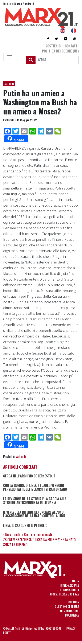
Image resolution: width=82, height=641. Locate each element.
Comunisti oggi (69, 589)
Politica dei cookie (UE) (60, 51)
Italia (75, 581)
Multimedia (72, 615)
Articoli (9, 84)
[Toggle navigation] (9, 57)
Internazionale (69, 585)
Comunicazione (69, 611)
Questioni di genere (67, 606)
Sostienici (53, 45)
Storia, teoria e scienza (64, 594)
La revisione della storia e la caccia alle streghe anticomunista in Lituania (34, 500)
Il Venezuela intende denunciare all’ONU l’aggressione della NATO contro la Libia (34, 514)
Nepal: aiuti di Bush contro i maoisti (28, 534)
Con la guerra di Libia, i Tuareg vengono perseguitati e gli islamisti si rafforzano (35, 487)
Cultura (73, 602)
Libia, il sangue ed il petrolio (25, 526)
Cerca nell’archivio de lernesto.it (29, 476)
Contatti (72, 45)
